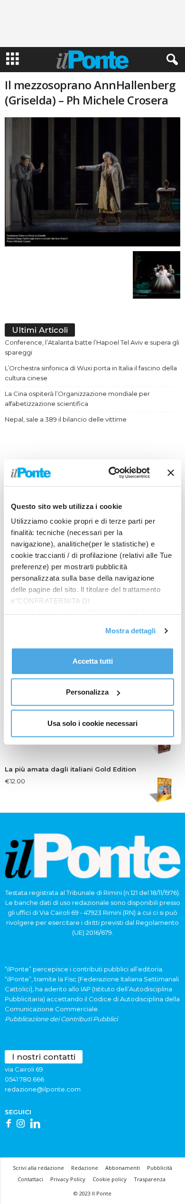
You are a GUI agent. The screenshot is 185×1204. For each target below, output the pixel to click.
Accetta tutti (93, 661)
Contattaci (30, 1179)
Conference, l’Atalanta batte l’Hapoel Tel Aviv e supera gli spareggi (92, 347)
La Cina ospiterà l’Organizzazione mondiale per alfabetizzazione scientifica (77, 398)
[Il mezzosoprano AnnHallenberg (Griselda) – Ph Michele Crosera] (92, 181)
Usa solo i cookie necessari (92, 723)
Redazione (84, 1167)
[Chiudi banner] (170, 473)
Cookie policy (109, 1179)
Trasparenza (150, 1179)
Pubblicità (159, 1167)
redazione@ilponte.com (43, 1089)
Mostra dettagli (130, 631)
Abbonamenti (122, 1167)
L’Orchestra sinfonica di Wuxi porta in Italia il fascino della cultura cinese (91, 373)
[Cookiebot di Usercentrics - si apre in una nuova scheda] (112, 473)
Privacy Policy (67, 1179)
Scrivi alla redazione (38, 1167)
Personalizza (87, 692)
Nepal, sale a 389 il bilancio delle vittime (66, 419)
